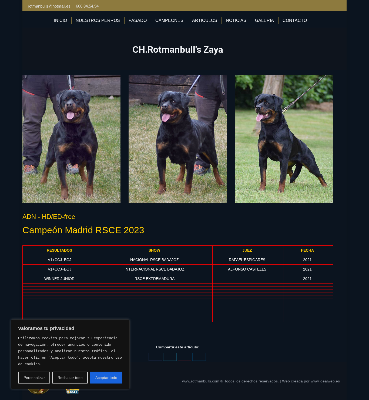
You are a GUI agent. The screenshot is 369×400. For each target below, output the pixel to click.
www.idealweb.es (325, 381)
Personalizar (34, 377)
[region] (70, 354)
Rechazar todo (70, 377)
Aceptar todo (106, 377)
